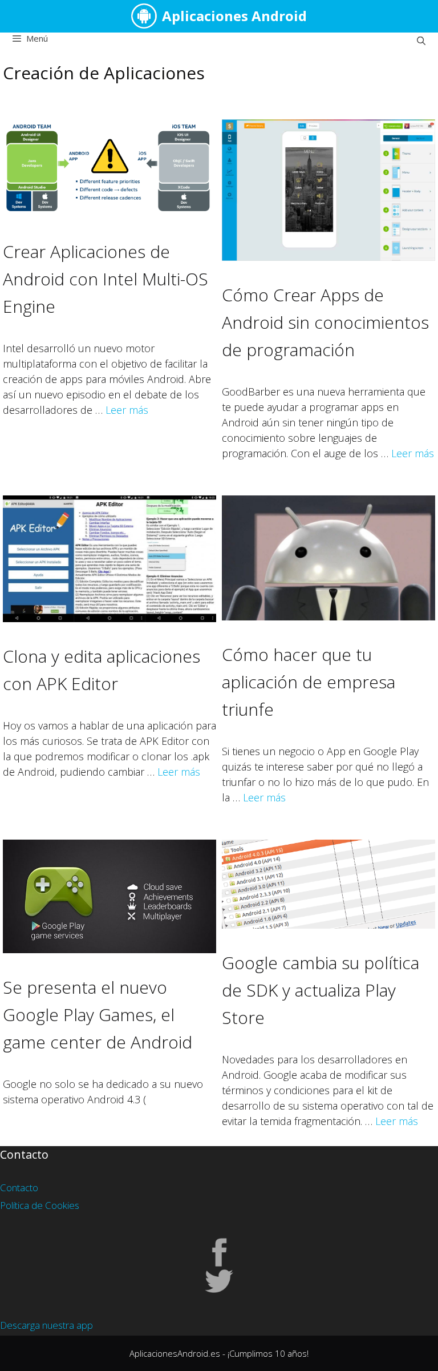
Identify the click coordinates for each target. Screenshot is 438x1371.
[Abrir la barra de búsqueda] (421, 40)
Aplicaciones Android (234, 15)
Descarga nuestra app (46, 1325)
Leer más (127, 410)
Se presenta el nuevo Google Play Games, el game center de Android (97, 1014)
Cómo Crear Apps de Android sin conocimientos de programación (325, 322)
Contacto (19, 1187)
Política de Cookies (39, 1205)
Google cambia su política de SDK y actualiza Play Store (320, 990)
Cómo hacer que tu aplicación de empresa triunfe (308, 682)
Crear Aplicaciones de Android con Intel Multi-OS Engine (105, 279)
